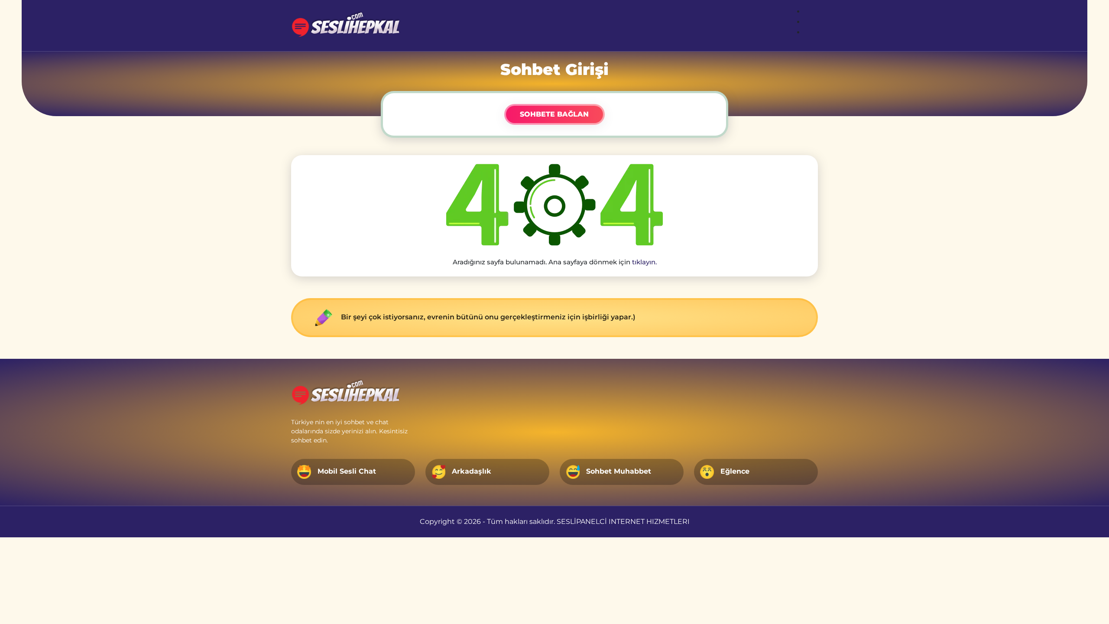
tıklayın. (644, 262)
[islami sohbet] (347, 26)
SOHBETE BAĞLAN (554, 114)
